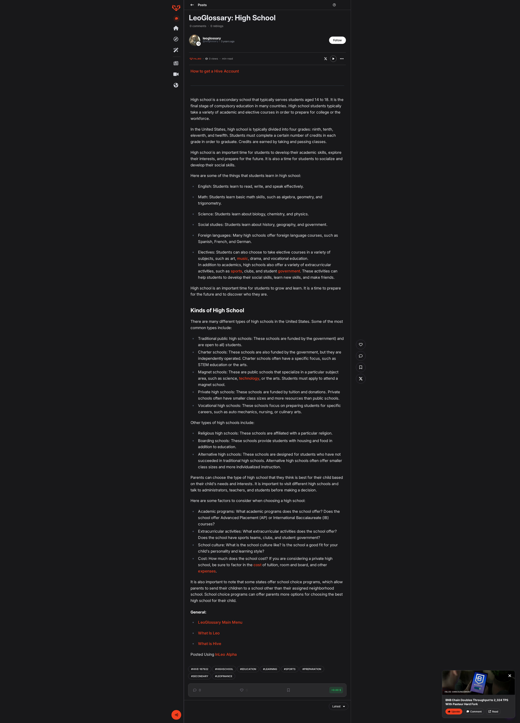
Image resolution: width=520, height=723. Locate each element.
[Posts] (176, 63)
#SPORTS (290, 669)
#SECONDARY (199, 676)
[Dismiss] (509, 675)
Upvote (456, 711)
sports (236, 271)
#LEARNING (270, 669)
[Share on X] (325, 58)
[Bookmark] (288, 690)
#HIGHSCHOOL (224, 669)
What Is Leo (209, 633)
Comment (476, 711)
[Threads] (176, 28)
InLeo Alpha (226, 654)
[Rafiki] (176, 50)
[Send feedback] (176, 18)
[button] (176, 715)
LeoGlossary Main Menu (220, 622)
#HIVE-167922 (199, 669)
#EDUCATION (248, 669)
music (242, 258)
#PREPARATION (311, 669)
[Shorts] (176, 74)
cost (257, 565)
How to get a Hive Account (215, 71)
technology (249, 378)
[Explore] (176, 39)
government (289, 271)
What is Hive (209, 643)
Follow (337, 40)
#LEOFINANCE (223, 676)
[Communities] (176, 85)
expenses (207, 571)
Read (495, 711)
